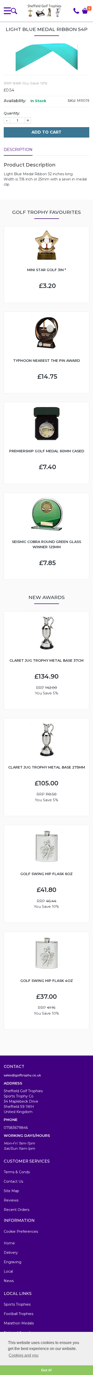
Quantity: (12, 113)
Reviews (11, 1200)
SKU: (72, 100)
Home (9, 1243)
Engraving (12, 1262)
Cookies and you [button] (23, 1355)
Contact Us (13, 1181)
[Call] (76, 11)
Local (8, 1271)
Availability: (15, 100)
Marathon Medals (19, 1323)
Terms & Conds (17, 1172)
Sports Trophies (17, 1304)
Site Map (11, 1191)
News (9, 1281)
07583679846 (16, 1127)
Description (18, 149)
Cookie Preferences (21, 1231)
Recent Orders (16, 1209)
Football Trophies (18, 1314)
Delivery (11, 1252)
